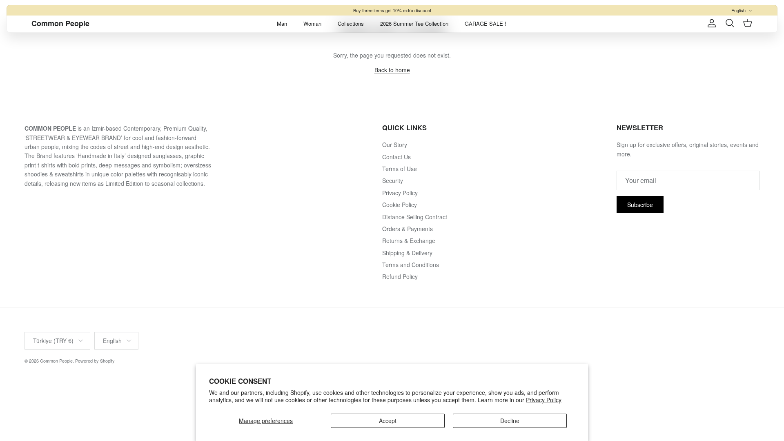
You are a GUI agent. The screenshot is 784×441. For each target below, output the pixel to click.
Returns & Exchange (408, 240)
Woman (312, 23)
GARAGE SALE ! (485, 23)
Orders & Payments (407, 229)
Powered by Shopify (95, 360)
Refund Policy (400, 276)
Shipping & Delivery (407, 253)
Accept (387, 420)
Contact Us (396, 157)
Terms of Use (399, 169)
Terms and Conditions (410, 265)
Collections (351, 23)
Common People (56, 360)
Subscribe (640, 204)
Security (392, 180)
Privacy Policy (543, 400)
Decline (509, 420)
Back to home (392, 70)
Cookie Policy (399, 204)
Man (282, 23)
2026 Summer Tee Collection (414, 23)
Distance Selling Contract (414, 217)
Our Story (394, 144)
